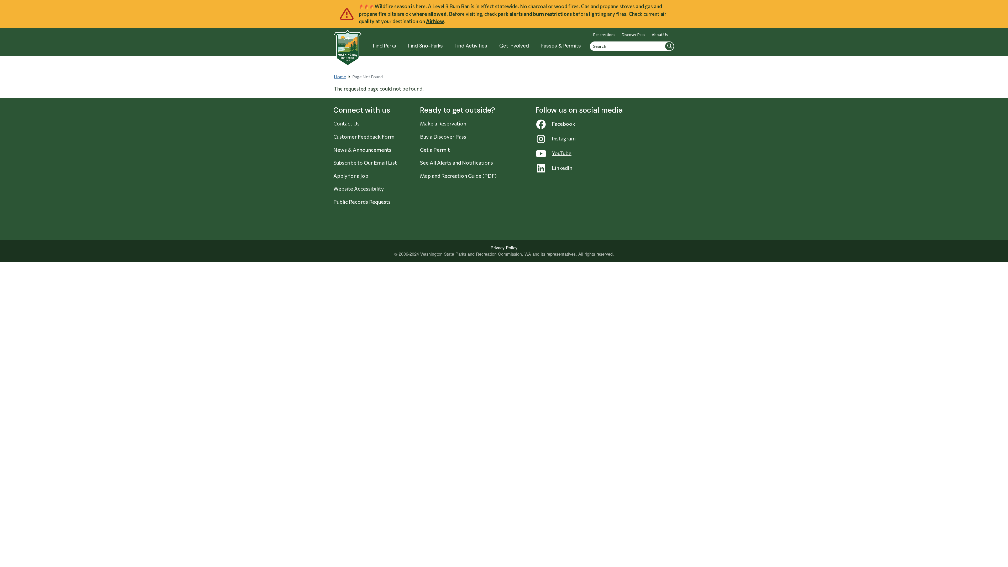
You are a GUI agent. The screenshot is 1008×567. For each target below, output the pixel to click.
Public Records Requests (362, 201)
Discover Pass (633, 34)
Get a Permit (435, 149)
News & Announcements (362, 149)
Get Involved (514, 46)
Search (669, 46)
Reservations (604, 34)
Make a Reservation (443, 123)
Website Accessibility (358, 188)
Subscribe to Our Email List (365, 162)
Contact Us (346, 123)
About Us (660, 34)
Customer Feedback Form (364, 136)
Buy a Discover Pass (443, 136)
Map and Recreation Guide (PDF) (458, 175)
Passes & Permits (561, 46)
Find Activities (471, 46)
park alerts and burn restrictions (535, 14)
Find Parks (384, 46)
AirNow (435, 21)
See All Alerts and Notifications (456, 162)
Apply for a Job (350, 175)
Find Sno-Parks (425, 46)
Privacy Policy (504, 247)
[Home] (348, 45)
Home (340, 76)
